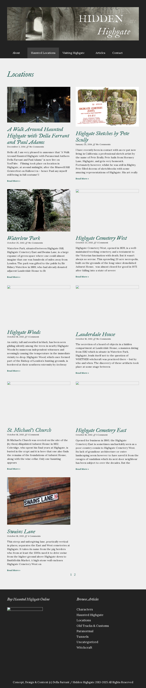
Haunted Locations (43, 53)
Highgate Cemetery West (101, 238)
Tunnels (82, 637)
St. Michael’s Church (29, 430)
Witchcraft (84, 647)
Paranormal (85, 631)
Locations (84, 620)
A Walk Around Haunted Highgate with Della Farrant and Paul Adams (38, 135)
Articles (100, 53)
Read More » (13, 181)
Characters (85, 609)
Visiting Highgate (73, 53)
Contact (117, 53)
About (16, 53)
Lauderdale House (95, 334)
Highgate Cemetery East (101, 430)
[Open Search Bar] (131, 53)
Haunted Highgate (90, 615)
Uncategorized (87, 642)
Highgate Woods (24, 332)
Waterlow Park (23, 238)
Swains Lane (21, 531)
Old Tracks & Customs (93, 626)
